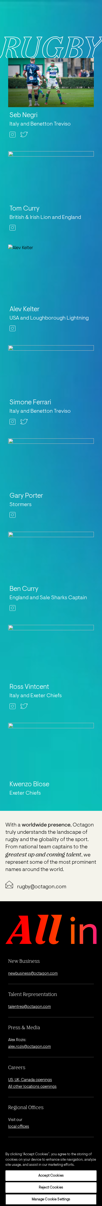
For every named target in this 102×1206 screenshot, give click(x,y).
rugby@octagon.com (41, 887)
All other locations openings (32, 1087)
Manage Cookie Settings (51, 1199)
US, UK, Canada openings (30, 1080)
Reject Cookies (51, 1187)
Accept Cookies (51, 1175)
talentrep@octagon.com (29, 1007)
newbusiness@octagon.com (33, 974)
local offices (18, 1127)
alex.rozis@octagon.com (29, 1047)
